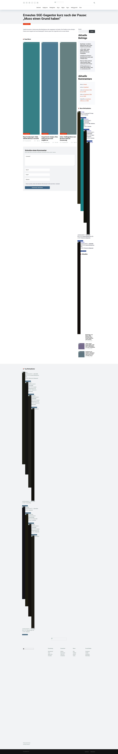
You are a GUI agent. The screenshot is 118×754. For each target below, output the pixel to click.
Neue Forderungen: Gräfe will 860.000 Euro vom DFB (31, 137)
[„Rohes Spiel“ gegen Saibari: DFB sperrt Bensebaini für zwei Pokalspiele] (81, 344)
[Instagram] (32, 3)
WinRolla (27, 507)
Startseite (38, 7)
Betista (91, 142)
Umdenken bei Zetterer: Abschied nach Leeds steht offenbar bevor (86, 57)
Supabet (33, 524)
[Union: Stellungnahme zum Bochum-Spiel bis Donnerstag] (68, 88)
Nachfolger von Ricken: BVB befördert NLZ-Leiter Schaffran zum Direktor (86, 45)
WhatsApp (87, 655)
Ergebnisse (45, 7)
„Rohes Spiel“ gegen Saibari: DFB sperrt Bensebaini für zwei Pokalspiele (85, 51)
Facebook (87, 651)
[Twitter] (27, 3)
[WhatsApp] (35, 3)
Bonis (58, 7)
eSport (74, 654)
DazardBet (36, 536)
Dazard (85, 84)
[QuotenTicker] (59, 3)
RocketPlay (30, 514)
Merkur (61, 651)
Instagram (87, 654)
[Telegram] (29, 3)
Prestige (82, 112)
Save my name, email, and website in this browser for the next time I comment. (43, 183)
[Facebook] (24, 3)
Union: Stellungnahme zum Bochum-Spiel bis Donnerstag (68, 138)
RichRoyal (36, 408)
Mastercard (50, 651)
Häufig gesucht (74, 7)
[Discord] (37, 3)
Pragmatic (62, 655)
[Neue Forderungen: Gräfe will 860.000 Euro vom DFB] (31, 88)
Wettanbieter (52, 7)
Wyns (26, 372)
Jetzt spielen (83, 117)
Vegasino (33, 395)
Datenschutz (93, 751)
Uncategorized (26, 133)
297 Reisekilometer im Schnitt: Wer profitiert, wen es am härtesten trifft (86, 67)
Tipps (74, 655)
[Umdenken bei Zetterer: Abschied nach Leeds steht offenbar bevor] (81, 352)
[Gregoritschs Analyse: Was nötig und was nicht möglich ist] (49, 88)
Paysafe (50, 655)
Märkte (62, 7)
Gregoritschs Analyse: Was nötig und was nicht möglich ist (49, 138)
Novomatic (62, 652)
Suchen (79, 29)
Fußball (74, 652)
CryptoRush (86, 87)
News (67, 7)
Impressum (87, 751)
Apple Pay (50, 654)
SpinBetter (89, 130)
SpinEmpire (86, 119)
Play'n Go (62, 654)
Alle (74, 651)
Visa (49, 652)
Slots (80, 7)
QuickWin (83, 242)
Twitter (86, 652)
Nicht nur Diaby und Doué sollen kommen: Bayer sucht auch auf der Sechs (86, 62)
